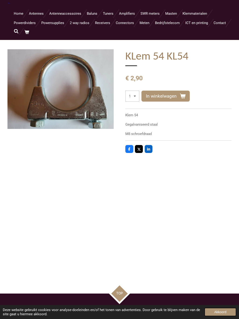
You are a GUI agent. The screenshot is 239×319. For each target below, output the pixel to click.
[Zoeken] (16, 31)
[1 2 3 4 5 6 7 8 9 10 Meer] (132, 96)
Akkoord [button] (220, 312)
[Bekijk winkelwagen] (26, 32)
